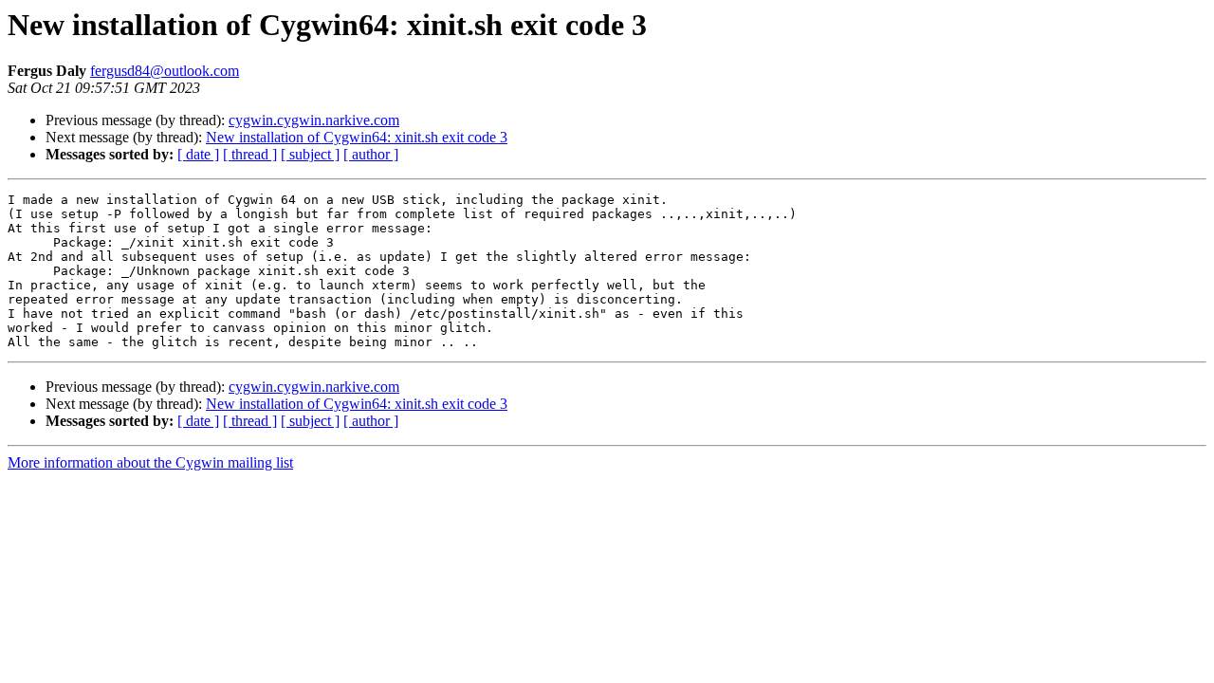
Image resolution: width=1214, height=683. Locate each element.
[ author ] (370, 154)
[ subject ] (310, 154)
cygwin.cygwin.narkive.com (314, 120)
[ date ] (198, 154)
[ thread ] (250, 154)
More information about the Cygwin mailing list (150, 462)
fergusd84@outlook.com (164, 71)
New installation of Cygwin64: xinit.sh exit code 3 (356, 137)
